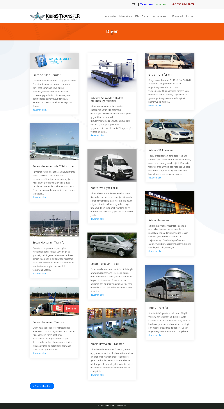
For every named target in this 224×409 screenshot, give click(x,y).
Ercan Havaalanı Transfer (49, 242)
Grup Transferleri (160, 74)
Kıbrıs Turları (142, 16)
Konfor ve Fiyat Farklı (104, 188)
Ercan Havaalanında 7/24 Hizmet (54, 166)
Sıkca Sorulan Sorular (46, 75)
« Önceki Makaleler (42, 386)
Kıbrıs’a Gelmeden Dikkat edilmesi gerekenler (107, 99)
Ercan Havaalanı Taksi (105, 263)
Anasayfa (110, 16)
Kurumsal (177, 16)
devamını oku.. (40, 109)
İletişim (190, 16)
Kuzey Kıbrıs (159, 16)
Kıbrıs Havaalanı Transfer (107, 344)
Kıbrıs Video (125, 16)
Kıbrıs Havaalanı (158, 220)
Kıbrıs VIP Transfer (160, 150)
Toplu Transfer (158, 307)
